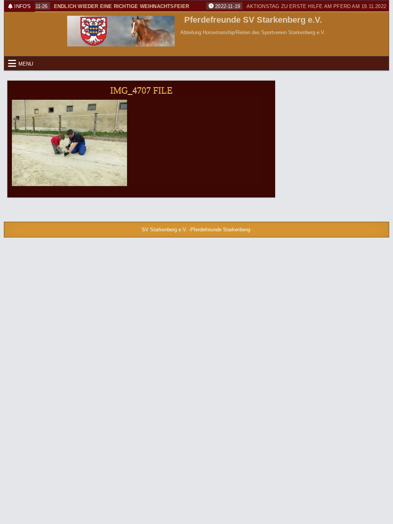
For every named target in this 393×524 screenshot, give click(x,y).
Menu (25, 63)
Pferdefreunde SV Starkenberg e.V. (253, 20)
